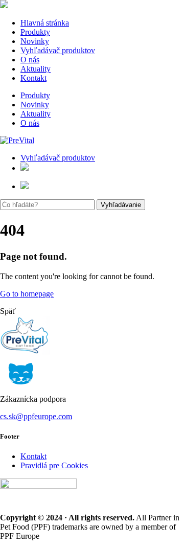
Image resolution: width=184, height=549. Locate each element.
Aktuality (35, 68)
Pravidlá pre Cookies (54, 465)
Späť (8, 311)
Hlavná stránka (44, 22)
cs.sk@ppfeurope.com (36, 416)
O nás (29, 59)
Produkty (35, 32)
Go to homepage (27, 293)
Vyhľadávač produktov (57, 50)
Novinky (34, 41)
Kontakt (33, 78)
